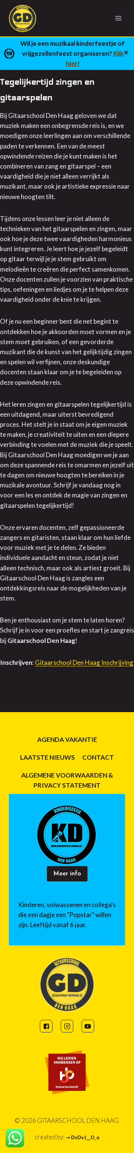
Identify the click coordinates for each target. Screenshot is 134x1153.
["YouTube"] (88, 1026)
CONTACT (98, 757)
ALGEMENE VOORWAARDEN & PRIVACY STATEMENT (67, 780)
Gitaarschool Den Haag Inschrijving (84, 662)
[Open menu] (118, 18)
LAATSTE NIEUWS (47, 757)
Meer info (67, 874)
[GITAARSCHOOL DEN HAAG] (25, 18)
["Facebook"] (46, 1026)
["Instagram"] (67, 1026)
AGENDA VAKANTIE (67, 739)
